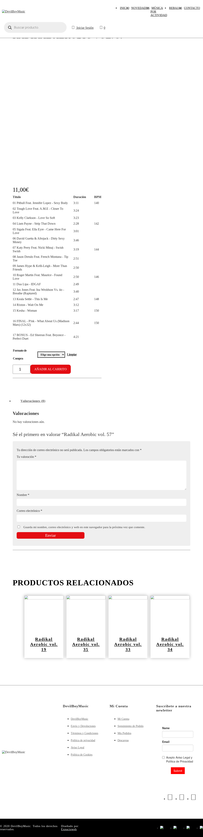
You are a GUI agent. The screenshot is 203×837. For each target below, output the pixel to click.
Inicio (124, 8)
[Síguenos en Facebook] (170, 797)
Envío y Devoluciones (83, 726)
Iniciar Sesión (85, 27)
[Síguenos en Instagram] (182, 797)
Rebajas (175, 8)
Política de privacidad (83, 740)
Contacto (192, 8)
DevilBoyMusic (79, 718)
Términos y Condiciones (84, 733)
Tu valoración (26, 456)
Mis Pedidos (124, 733)
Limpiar (72, 354)
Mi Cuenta (123, 718)
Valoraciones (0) (33, 401)
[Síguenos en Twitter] (193, 797)
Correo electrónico (29, 510)
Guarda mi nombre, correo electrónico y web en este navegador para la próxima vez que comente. (84, 527)
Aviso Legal (77, 747)
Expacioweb (69, 829)
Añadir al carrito (50, 369)
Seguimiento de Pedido (131, 726)
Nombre (23, 495)
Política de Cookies (81, 754)
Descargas (123, 740)
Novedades (140, 8)
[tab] (33, 401)
